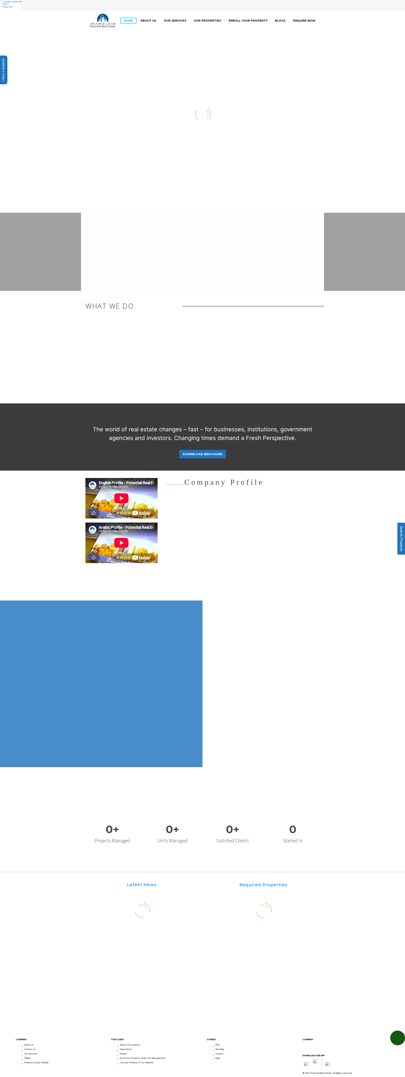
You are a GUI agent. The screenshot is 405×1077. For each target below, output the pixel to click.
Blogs (280, 20)
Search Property (401, 538)
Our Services (175, 20)
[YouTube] (100, 5)
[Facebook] (87, 5)
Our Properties (207, 20)
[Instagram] (94, 5)
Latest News (142, 884)
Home (128, 20)
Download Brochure (202, 454)
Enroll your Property (248, 20)
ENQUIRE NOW (304, 20)
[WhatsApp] (106, 5)
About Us (148, 20)
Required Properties (263, 884)
